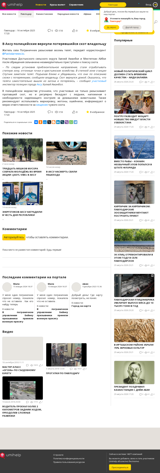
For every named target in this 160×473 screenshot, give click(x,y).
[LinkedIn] (58, 122)
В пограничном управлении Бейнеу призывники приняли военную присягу (17, 317)
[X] (49, 122)
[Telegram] (75, 122)
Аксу (39, 84)
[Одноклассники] (40, 122)
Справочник (76, 4)
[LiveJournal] (62, 122)
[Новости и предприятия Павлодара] (12, 4)
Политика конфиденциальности (68, 458)
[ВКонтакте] (36, 122)
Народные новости (68, 14)
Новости (41, 4)
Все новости (9, 14)
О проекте (58, 454)
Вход (148, 4)
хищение (42, 104)
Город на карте (81, 305)
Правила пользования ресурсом (69, 462)
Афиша (87, 14)
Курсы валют (57, 4)
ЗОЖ (98, 14)
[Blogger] (53, 122)
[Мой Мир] (45, 122)
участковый (99, 81)
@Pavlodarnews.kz (13, 53)
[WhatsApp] (71, 122)
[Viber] (67, 122)
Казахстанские (44, 14)
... (22, 173)
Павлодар (26, 14)
